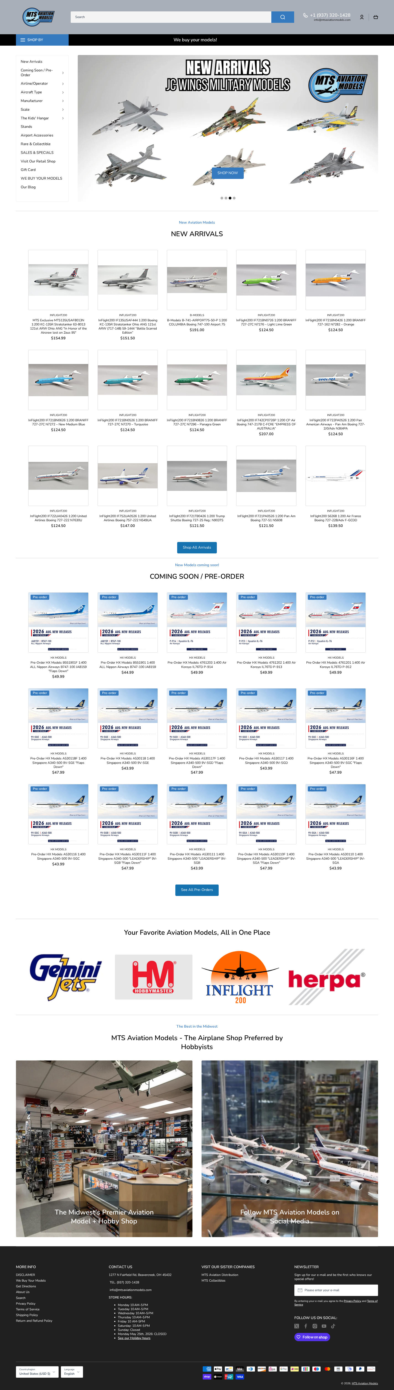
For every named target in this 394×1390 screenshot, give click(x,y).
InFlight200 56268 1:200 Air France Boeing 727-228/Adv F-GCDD (335, 518)
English (69, 1374)
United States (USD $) (34, 1374)
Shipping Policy (27, 1315)
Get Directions (26, 1286)
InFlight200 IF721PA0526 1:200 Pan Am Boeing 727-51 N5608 (266, 518)
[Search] (282, 17)
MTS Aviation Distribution (220, 1275)
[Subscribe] (372, 1290)
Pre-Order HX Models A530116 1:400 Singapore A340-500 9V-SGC (58, 856)
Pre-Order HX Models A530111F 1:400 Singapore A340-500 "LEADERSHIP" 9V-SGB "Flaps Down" (127, 858)
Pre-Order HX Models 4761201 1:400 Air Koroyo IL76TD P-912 (335, 665)
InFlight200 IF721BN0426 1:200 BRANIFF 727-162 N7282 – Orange (336, 322)
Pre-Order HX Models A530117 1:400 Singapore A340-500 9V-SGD (266, 761)
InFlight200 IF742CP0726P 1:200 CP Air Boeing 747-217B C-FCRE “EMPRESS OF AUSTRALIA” (266, 424)
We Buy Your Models (31, 1280)
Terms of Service (27, 1309)
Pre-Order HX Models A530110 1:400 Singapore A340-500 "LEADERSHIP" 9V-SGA (335, 858)
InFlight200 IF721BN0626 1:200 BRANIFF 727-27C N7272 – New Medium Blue (58, 422)
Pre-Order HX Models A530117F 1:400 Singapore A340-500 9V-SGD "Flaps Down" (197, 763)
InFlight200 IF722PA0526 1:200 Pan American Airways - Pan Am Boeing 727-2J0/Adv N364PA (335, 424)
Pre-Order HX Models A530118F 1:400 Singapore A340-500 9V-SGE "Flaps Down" (58, 763)
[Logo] (39, 17)
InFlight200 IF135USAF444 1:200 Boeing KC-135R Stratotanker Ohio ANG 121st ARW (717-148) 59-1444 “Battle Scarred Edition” (127, 326)
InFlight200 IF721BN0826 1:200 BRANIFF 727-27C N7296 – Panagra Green (197, 422)
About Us (23, 1292)
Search (21, 1298)
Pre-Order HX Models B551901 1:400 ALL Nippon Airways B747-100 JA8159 (127, 665)
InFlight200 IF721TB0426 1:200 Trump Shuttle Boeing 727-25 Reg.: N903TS (197, 518)
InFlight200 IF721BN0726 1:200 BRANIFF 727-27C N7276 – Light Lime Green (266, 322)
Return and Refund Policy (34, 1321)
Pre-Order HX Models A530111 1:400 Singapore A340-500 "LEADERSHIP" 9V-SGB (197, 858)
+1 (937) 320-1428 (330, 15)
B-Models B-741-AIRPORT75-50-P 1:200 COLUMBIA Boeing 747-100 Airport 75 (197, 322)
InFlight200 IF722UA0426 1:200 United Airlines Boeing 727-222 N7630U (58, 518)
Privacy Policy (25, 1303)
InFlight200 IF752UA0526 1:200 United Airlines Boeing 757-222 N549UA (127, 518)
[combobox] (182, 17)
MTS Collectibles (214, 1280)
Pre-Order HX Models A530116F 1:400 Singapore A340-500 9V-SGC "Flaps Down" (336, 763)
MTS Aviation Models (365, 1383)
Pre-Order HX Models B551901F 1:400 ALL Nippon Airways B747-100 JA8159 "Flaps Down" (58, 667)
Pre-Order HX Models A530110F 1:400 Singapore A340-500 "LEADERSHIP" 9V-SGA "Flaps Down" (266, 858)
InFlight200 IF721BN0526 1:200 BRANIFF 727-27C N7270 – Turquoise (128, 422)
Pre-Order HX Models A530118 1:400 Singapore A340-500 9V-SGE (128, 761)
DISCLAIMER (25, 1275)
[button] (375, 17)
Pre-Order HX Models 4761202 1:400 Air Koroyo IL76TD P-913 (266, 665)
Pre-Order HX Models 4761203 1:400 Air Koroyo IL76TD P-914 (197, 665)
